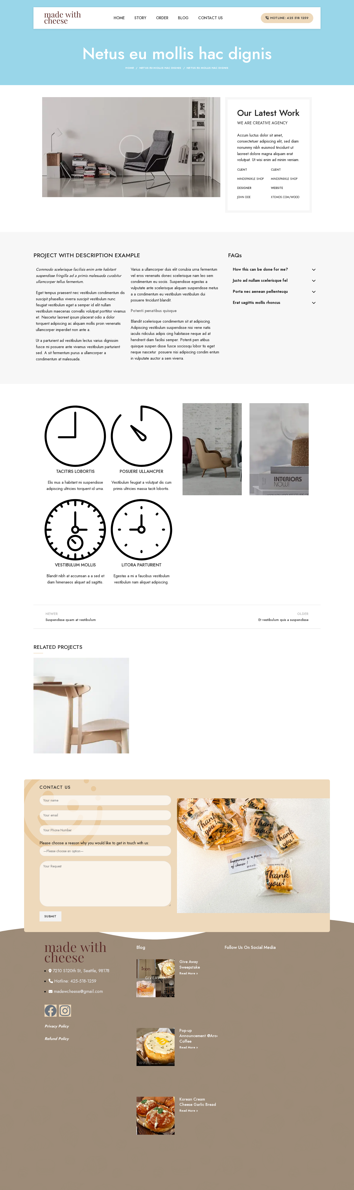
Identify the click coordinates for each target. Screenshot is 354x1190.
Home (129, 68)
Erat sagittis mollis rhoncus (256, 302)
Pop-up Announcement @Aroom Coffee (200, 1036)
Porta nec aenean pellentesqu (260, 291)
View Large (125, 661)
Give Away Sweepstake (189, 964)
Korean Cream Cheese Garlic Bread (197, 1101)
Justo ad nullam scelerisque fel (260, 280)
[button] (131, 147)
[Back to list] (177, 616)
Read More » (188, 973)
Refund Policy (57, 1038)
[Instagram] (65, 1011)
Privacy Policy (57, 1026)
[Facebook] (51, 1011)
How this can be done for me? (260, 269)
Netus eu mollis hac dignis (160, 68)
